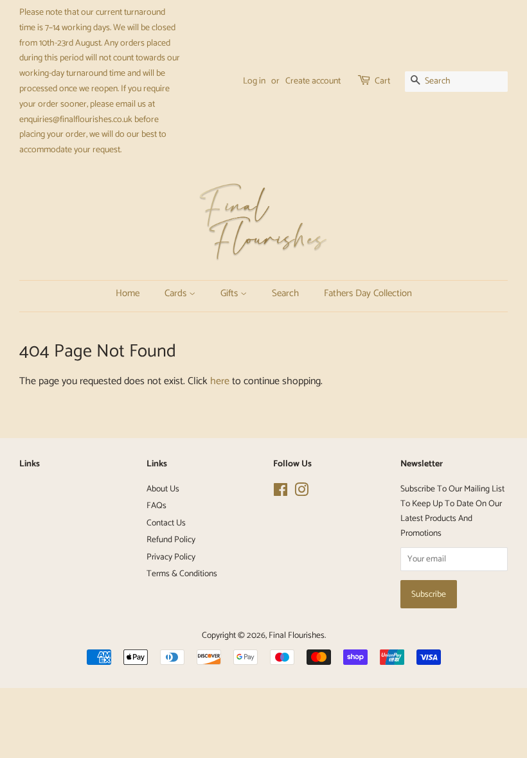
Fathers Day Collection (343, 293)
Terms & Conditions (182, 574)
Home (125, 293)
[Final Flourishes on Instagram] (301, 493)
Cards (173, 293)
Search (279, 293)
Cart (382, 81)
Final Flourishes (297, 635)
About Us (163, 489)
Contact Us (166, 523)
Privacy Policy (171, 557)
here (219, 381)
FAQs (156, 505)
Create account (313, 81)
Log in (254, 81)
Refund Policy (171, 540)
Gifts (227, 293)
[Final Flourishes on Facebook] (280, 493)
